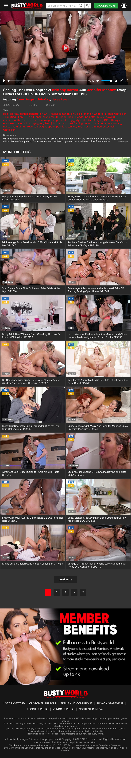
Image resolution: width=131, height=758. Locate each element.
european (9, 123)
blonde (79, 116)
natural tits (18, 126)
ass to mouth (50, 116)
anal (38, 116)
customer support (42, 703)
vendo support (64, 709)
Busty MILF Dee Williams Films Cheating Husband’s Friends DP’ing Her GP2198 (31, 336)
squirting (10, 116)
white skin (9, 129)
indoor (88, 123)
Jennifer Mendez (101, 90)
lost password (14, 703)
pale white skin (117, 113)
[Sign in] (124, 6)
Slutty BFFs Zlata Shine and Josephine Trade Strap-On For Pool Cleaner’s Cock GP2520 (97, 198)
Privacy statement (110, 703)
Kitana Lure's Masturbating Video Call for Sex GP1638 (32, 563)
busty (100, 116)
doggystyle (74, 120)
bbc (5, 113)
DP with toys (112, 120)
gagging (38, 123)
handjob (50, 123)
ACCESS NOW (106, 5)
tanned (72, 126)
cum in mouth (11, 120)
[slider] (47, 80)
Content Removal (91, 709)
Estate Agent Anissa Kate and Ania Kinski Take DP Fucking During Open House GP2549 (96, 290)
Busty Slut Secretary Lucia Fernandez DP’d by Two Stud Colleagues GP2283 (30, 427)
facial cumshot (60, 113)
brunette (90, 116)
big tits (14, 113)
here (16, 745)
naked (7, 126)
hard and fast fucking (70, 123)
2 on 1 (30, 116)
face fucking (23, 123)
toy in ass (84, 126)
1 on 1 (21, 116)
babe (63, 116)
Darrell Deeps (25, 99)
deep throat (59, 120)
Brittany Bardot (65, 90)
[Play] (65, 48)
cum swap (44, 120)
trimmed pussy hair (103, 126)
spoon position (57, 126)
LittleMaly (43, 99)
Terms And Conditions (76, 703)
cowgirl (110, 116)
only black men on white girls (88, 113)
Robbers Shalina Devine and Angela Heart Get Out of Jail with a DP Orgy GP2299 (97, 244)
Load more (65, 579)
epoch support (38, 709)
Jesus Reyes (60, 99)
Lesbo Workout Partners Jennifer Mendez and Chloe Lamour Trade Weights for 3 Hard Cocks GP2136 (97, 336)
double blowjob (92, 120)
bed (70, 116)
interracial (100, 123)
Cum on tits (29, 120)
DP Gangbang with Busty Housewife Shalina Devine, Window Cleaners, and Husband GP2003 (31, 382)
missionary (114, 123)
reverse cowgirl (36, 126)
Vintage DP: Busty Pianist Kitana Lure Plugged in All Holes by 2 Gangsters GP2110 (97, 565)
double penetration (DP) (34, 113)
